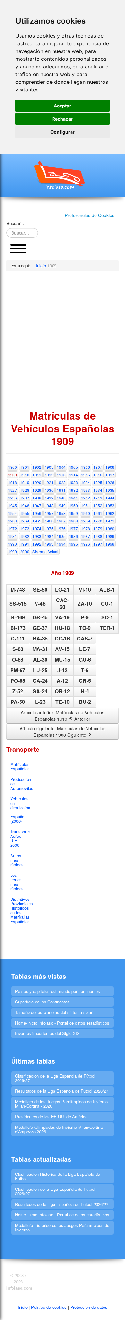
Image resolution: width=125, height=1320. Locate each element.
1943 (97, 497)
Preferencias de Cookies (89, 215)
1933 (85, 490)
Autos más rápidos (17, 860)
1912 (49, 474)
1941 (73, 497)
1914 (73, 474)
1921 (49, 482)
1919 (24, 482)
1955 (24, 513)
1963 (12, 520)
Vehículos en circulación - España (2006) (20, 810)
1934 (97, 490)
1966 (49, 520)
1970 (97, 520)
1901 (24, 467)
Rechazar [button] (62, 119)
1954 (12, 513)
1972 (12, 528)
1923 (73, 482)
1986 (73, 536)
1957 (49, 513)
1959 (73, 513)
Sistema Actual (45, 551)
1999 (12, 551)
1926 (109, 482)
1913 (61, 474)
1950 (73, 505)
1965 (36, 520)
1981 (12, 536)
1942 (85, 497)
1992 (36, 543)
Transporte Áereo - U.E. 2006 (20, 838)
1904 (61, 467)
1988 (97, 536)
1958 (61, 513)
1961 (97, 513)
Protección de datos (88, 1307)
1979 (97, 528)
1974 (36, 528)
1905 (73, 467)
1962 (109, 513)
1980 (109, 528)
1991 (24, 543)
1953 (109, 505)
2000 (24, 551)
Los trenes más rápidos (17, 882)
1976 (61, 528)
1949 (61, 505)
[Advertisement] (62, 340)
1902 (36, 467)
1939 (49, 497)
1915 (85, 474)
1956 (36, 513)
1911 (36, 474)
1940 (61, 497)
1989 (109, 536)
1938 (36, 497)
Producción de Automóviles (20, 783)
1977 (73, 528)
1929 (36, 490)
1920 (36, 482)
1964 (24, 520)
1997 (97, 543)
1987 (85, 536)
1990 (12, 543)
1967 (61, 520)
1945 (12, 505)
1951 (85, 505)
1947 (36, 505)
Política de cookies (49, 1307)
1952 (97, 505)
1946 (24, 505)
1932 (73, 490)
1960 (85, 513)
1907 (97, 467)
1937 (24, 497)
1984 (49, 536)
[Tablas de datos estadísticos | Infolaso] (62, 175)
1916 (97, 474)
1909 (12, 474)
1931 (61, 490)
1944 (109, 497)
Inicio (23, 1307)
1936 (12, 497)
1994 (61, 543)
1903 (49, 467)
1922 (61, 482)
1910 (24, 474)
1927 (12, 490)
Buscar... (15, 223)
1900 (12, 467)
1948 (49, 505)
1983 (36, 536)
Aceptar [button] (62, 105)
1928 (24, 490)
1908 (109, 467)
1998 (109, 543)
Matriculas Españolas (20, 766)
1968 (73, 520)
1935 (109, 490)
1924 (85, 482)
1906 (85, 467)
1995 (73, 543)
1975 (49, 528)
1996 (85, 543)
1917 (109, 474)
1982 (24, 536)
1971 (109, 520)
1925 (97, 482)
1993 (49, 543)
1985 (61, 536)
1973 (24, 528)
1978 (85, 528)
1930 (49, 490)
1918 (12, 482)
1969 (85, 520)
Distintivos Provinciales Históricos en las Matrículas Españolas (20, 910)
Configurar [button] (62, 132)
